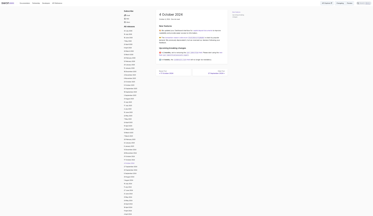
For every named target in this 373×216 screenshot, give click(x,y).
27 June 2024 (128, 190)
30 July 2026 (128, 31)
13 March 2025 (128, 132)
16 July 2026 (128, 34)
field (194, 53)
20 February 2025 (129, 139)
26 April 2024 (128, 204)
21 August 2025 (129, 99)
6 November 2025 (130, 78)
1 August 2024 (128, 180)
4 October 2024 (129, 163)
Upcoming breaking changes (238, 16)
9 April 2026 (128, 48)
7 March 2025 (128, 136)
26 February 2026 (129, 58)
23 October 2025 (129, 82)
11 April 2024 (128, 211)
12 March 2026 (128, 54)
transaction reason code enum (185, 38)
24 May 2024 (128, 200)
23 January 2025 (129, 143)
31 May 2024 (128, 197)
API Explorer (326, 3)
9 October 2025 (129, 85)
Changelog (340, 3)
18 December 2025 (130, 71)
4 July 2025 (128, 109)
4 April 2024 (128, 214)
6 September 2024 (130, 173)
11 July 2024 (128, 187)
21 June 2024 (128, 194)
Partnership (36, 3)
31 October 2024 (129, 156)
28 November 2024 (130, 153)
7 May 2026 (128, 41)
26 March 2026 (129, 51)
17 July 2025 (128, 105)
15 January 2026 (129, 68)
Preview (349, 3)
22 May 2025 (128, 116)
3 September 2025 (130, 95)
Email (128, 15)
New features (236, 12)
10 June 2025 (128, 112)
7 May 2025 (128, 119)
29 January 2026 (129, 65)
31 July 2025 (128, 102)
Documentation (25, 3)
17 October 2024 (129, 160)
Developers (46, 3)
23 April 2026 (128, 44)
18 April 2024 (128, 207)
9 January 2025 (129, 146)
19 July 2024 (128, 183)
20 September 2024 (130, 170)
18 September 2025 (130, 92)
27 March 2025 (129, 129)
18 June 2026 (128, 37)
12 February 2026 (129, 61)
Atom (128, 22)
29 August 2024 (129, 177)
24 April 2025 (128, 122)
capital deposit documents (202, 30)
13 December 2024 (130, 149)
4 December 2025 (130, 75)
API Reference (57, 3)
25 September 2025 (130, 88)
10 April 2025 (128, 126)
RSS (127, 19)
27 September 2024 (130, 166)
